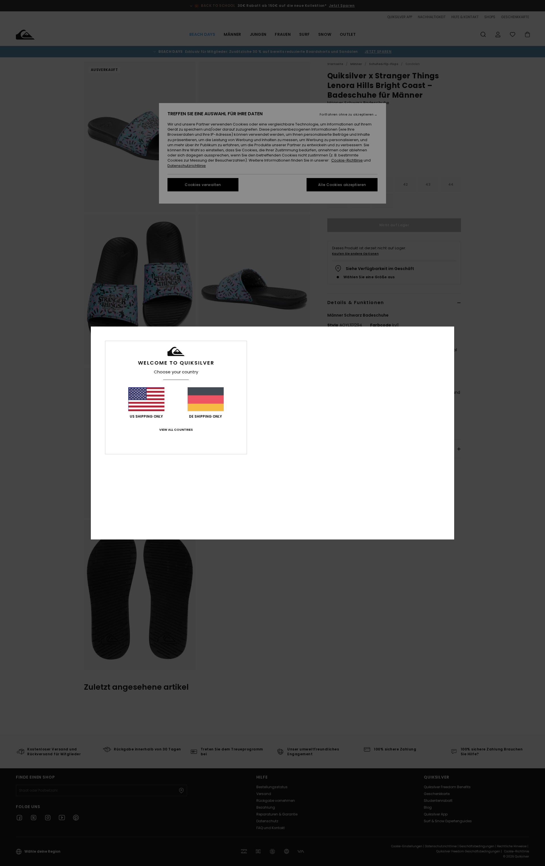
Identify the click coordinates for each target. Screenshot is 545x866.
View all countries (176, 429)
